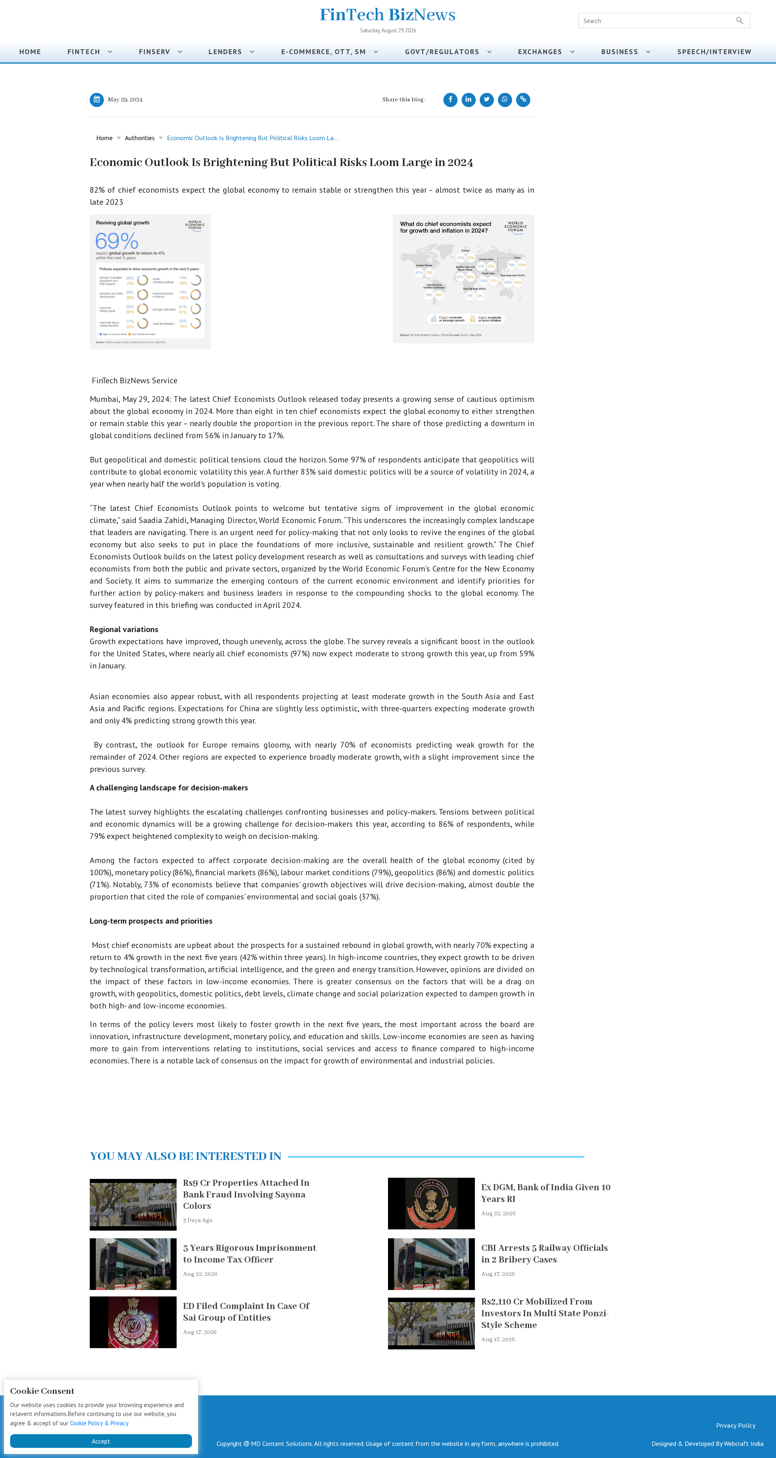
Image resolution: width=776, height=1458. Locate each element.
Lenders (229, 51)
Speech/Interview (717, 51)
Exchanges (544, 51)
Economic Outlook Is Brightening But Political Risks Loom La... (252, 138)
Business (623, 51)
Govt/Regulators (446, 51)
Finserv (158, 51)
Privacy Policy (735, 1425)
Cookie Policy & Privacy (99, 1423)
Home (30, 51)
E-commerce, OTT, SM (327, 51)
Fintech (87, 51)
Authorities (140, 138)
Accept (101, 1441)
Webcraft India (743, 1443)
